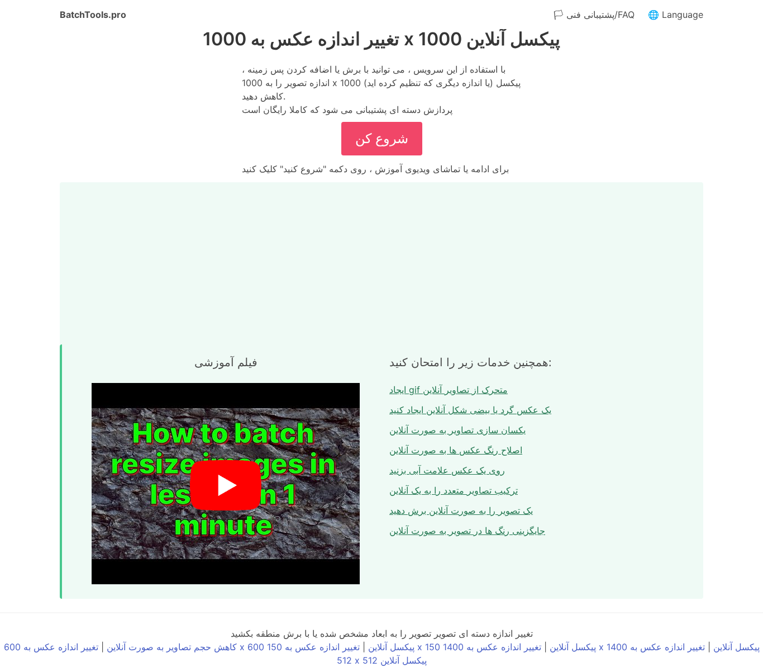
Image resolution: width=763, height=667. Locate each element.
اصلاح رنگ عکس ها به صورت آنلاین (455, 450)
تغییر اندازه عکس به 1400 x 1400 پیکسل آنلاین (601, 646)
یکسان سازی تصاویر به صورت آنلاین (457, 430)
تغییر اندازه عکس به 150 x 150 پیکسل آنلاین (431, 646)
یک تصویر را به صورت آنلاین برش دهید (461, 510)
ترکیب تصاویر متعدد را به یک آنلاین (453, 490)
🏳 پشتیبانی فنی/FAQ (594, 14)
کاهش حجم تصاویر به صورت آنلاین (172, 646)
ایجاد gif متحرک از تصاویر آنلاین (448, 389)
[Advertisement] (381, 260)
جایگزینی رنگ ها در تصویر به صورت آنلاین (467, 530)
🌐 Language (675, 14)
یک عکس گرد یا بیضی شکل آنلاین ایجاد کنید (470, 409)
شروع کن (381, 138)
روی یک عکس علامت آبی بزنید (447, 470)
